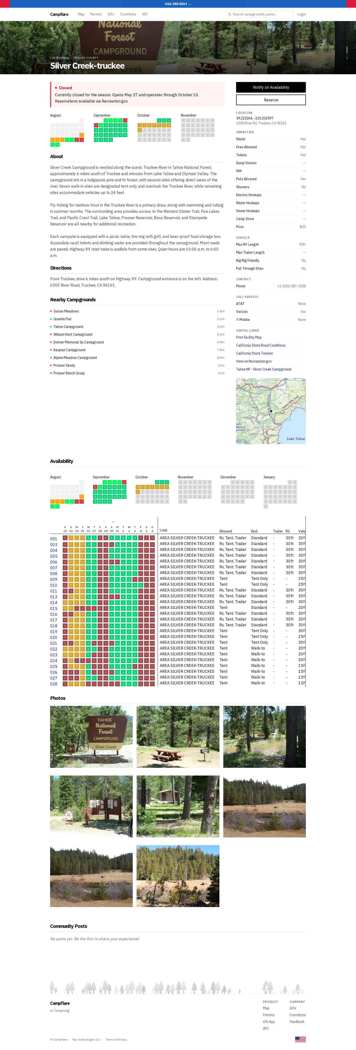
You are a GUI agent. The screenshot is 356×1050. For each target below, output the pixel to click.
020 (53, 637)
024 (53, 660)
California (59, 57)
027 (53, 678)
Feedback (297, 1022)
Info (111, 14)
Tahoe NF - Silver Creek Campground (263, 369)
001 (53, 538)
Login (302, 14)
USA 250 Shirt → (178, 4)
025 (53, 666)
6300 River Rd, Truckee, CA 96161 (261, 123)
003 (53, 544)
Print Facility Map (249, 337)
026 (53, 672)
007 (53, 567)
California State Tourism (254, 353)
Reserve (271, 99)
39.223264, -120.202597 (254, 118)
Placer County (86, 57)
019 (53, 631)
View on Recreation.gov (254, 361)
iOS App (269, 1022)
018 (53, 625)
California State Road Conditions (261, 345)
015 (53, 608)
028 (53, 683)
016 (53, 614)
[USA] (300, 1039)
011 (53, 591)
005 (53, 556)
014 (53, 602)
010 (53, 585)
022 (53, 649)
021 (53, 643)
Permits (96, 14)
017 (53, 620)
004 (53, 550)
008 (53, 573)
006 (53, 562)
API (145, 14)
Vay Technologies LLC (86, 1039)
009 (53, 579)
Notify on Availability (271, 87)
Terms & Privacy (116, 1039)
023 (53, 654)
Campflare (59, 14)
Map (81, 14)
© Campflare (58, 1039)
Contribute (128, 14)
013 (53, 596)
